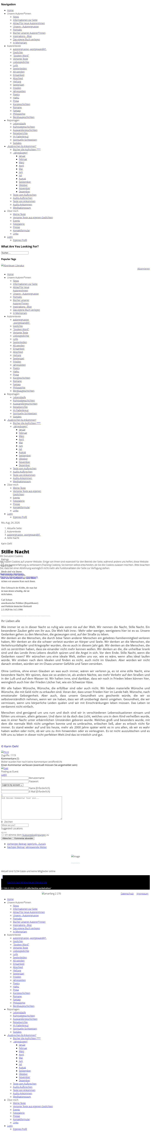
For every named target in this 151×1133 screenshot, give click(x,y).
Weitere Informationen (12, 577)
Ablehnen (18, 573)
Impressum (32, 577)
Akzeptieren (6, 573)
